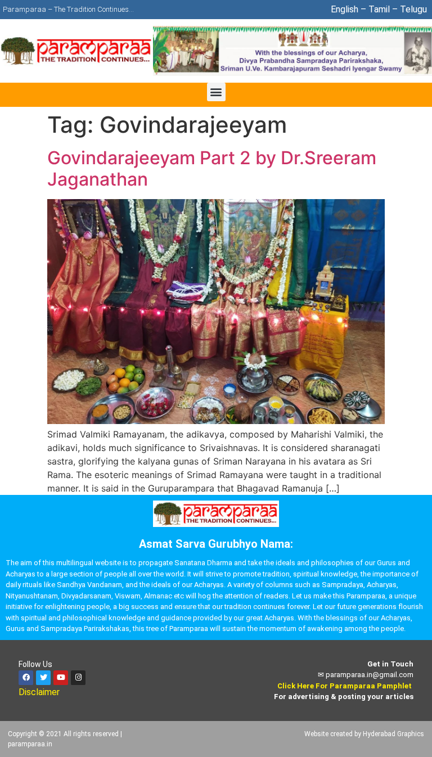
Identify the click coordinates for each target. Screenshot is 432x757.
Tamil (379, 9)
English (344, 9)
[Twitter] (43, 677)
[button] (216, 92)
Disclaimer (40, 692)
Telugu (414, 9)
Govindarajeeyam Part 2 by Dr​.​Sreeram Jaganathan (211, 168)
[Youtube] (60, 677)
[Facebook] (26, 677)
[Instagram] (78, 677)
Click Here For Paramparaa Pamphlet (344, 686)
